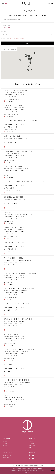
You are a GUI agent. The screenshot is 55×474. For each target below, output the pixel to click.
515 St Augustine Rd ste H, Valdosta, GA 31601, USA (16, 306)
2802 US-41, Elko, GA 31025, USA (11, 153)
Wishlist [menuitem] (5, 443)
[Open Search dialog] (49, 3)
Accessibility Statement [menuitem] (23, 465)
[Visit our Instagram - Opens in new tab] (33, 455)
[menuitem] (3, 3)
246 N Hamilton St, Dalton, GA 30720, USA (14, 336)
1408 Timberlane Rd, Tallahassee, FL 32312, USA (15, 367)
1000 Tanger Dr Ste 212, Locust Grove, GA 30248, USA (17, 168)
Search (27, 43)
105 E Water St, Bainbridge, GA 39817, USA (14, 321)
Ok (52, 470)
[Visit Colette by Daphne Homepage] (27, 427)
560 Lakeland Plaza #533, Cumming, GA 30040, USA (16, 245)
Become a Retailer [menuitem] (7, 455)
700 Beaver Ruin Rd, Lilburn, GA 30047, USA (14, 199)
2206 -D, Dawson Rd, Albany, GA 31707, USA (14, 229)
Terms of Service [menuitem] (15, 465)
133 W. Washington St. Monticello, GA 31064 (15, 138)
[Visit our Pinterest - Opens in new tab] (30, 459)
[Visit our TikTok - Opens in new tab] (33, 459)
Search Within (3, 31)
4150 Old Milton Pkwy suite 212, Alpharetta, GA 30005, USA (18, 214)
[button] (3, 3)
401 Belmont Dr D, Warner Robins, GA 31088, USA (16, 123)
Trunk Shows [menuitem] (31, 443)
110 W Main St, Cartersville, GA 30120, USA (14, 275)
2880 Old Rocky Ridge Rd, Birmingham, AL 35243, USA (17, 382)
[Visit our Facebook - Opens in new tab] (30, 455)
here (29, 472)
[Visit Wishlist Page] (52, 3)
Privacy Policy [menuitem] (30, 465)
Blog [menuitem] (30, 447)
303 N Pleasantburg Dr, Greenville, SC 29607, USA (16, 351)
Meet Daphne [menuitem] (32, 445)
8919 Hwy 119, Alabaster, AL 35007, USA (13, 397)
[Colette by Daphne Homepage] (27, 3)
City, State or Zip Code (5, 25)
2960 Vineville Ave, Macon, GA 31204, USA (14, 92)
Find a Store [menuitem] (31, 441)
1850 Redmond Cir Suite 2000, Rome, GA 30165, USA (16, 290)
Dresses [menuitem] (5, 441)
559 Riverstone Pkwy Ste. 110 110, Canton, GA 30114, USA (18, 260)
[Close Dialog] (2, 470)
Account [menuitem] (5, 445)
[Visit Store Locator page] (6, 3)
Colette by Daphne (18, 94)
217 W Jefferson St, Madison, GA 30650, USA (15, 184)
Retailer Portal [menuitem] (6, 457)
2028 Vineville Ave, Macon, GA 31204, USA (14, 107)
